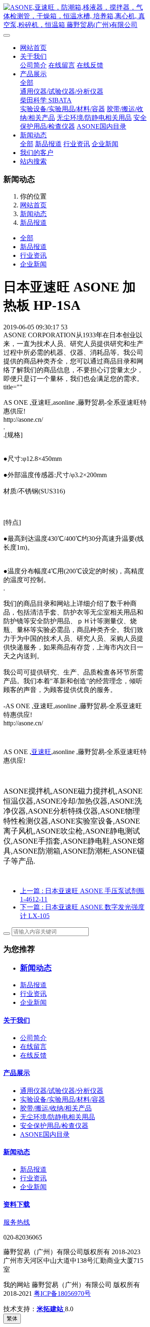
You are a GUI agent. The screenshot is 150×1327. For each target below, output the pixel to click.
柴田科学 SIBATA (46, 100)
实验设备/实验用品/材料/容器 (62, 108)
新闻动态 (33, 135)
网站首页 (33, 47)
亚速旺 (41, 751)
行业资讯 (76, 143)
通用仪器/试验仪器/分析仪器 (61, 91)
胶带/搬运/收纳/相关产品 (56, 1108)
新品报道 (48, 143)
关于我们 (33, 56)
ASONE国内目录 (101, 126)
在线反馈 (90, 65)
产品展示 (33, 73)
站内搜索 (33, 161)
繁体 (12, 1318)
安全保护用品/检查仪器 (54, 1125)
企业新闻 (105, 143)
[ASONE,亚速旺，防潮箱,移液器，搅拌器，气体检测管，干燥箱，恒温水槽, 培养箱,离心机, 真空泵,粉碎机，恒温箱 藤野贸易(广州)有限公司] (75, 16)
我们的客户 (36, 152)
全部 (26, 82)
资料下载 (16, 1204)
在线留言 (61, 65)
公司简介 (33, 65)
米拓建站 (51, 1308)
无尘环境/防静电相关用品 (94, 117)
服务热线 (16, 1222)
